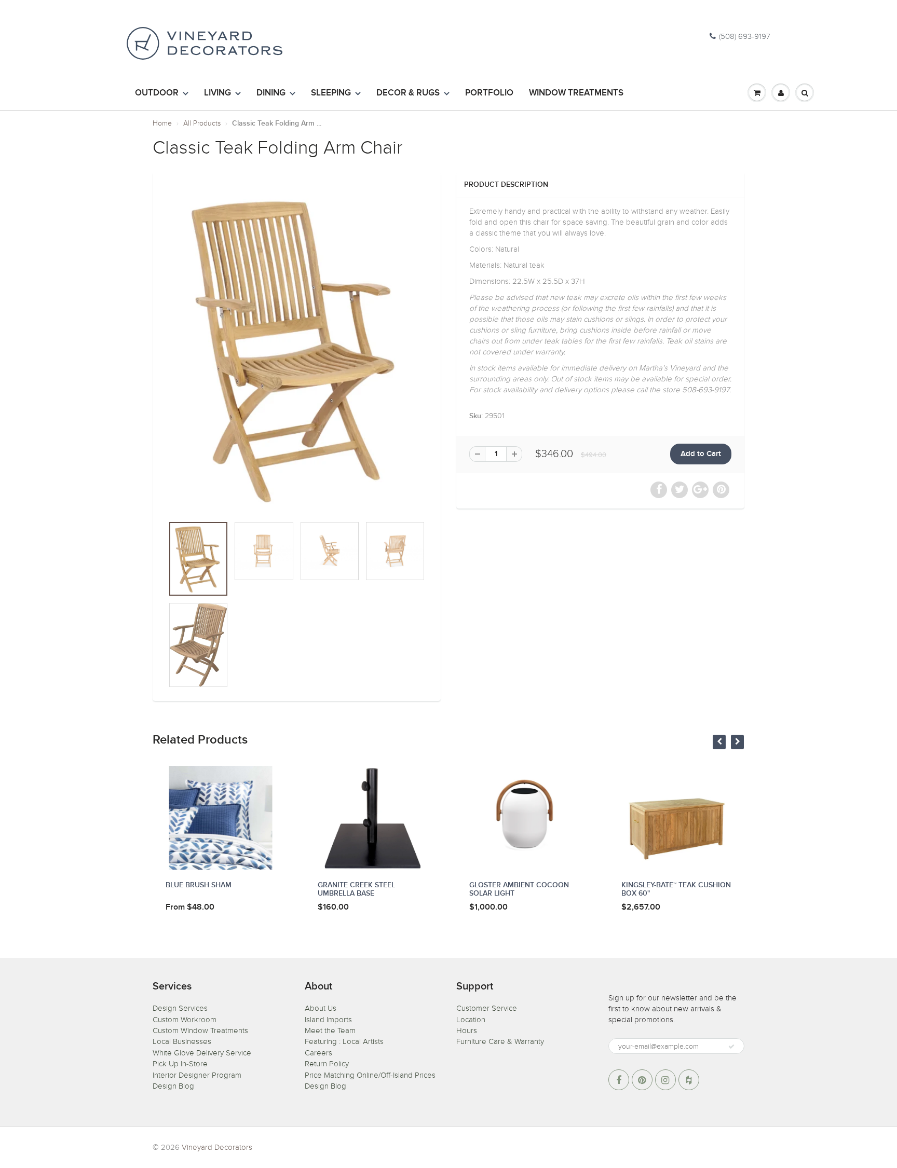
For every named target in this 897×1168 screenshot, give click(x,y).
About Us (320, 1008)
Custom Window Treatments (200, 1030)
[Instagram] (665, 1079)
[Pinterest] (642, 1079)
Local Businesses (182, 1041)
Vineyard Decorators (217, 1147)
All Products (202, 123)
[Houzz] (688, 1079)
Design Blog (173, 1086)
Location (470, 1019)
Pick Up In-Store (180, 1063)
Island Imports (328, 1019)
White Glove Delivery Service (202, 1052)
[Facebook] (618, 1079)
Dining (271, 93)
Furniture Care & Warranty (500, 1041)
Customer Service (486, 1008)
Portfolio (489, 93)
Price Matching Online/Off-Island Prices (370, 1075)
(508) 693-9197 (744, 36)
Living (217, 93)
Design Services (180, 1008)
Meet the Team (330, 1030)
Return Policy (327, 1063)
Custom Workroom (184, 1019)
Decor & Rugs (408, 93)
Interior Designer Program (197, 1075)
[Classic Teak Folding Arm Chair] (297, 348)
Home (162, 123)
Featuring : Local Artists (344, 1041)
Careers (318, 1052)
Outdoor (157, 93)
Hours (466, 1030)
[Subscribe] (731, 1046)
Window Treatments (576, 93)
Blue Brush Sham (199, 885)
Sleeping (331, 93)
